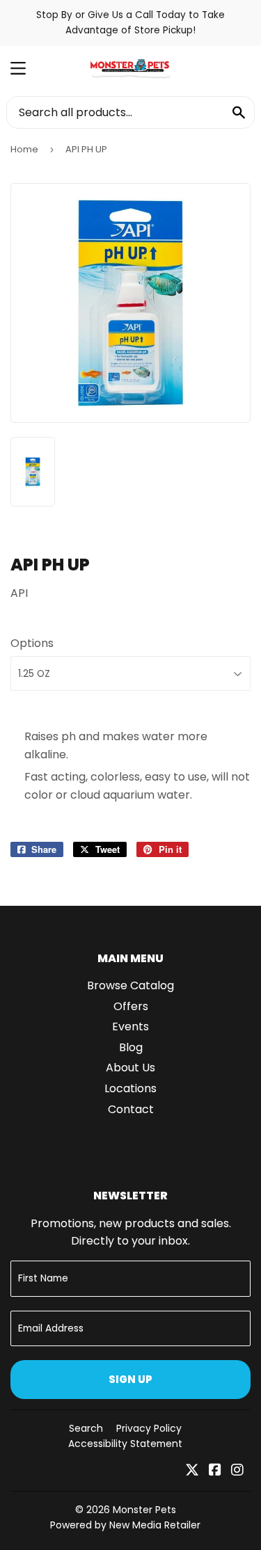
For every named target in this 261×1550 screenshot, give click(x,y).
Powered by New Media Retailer (125, 1525)
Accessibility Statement (125, 1444)
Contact (131, 1109)
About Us (130, 1068)
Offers (130, 1006)
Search (86, 1428)
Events (130, 1026)
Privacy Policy (149, 1428)
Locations (130, 1088)
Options (32, 643)
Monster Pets (144, 1510)
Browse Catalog (130, 985)
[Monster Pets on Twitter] (192, 1471)
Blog (131, 1047)
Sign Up (130, 1379)
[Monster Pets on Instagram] (237, 1471)
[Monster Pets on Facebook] (215, 1471)
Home (24, 149)
